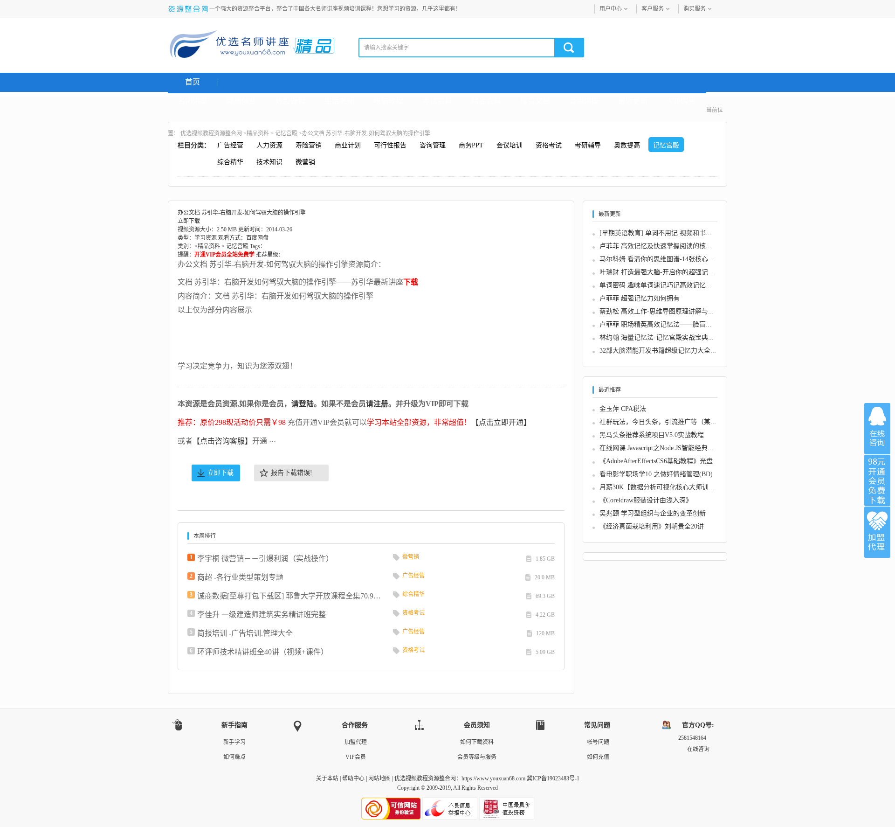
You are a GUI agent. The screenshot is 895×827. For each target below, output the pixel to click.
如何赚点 (234, 757)
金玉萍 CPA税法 (622, 408)
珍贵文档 (535, 101)
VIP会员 (355, 757)
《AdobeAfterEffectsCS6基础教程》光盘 (656, 461)
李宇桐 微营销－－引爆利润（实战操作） (265, 559)
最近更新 (633, 101)
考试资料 (437, 101)
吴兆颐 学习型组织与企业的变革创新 (652, 513)
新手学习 (234, 742)
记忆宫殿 (286, 133)
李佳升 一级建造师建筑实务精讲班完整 (261, 615)
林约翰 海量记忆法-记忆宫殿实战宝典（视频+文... (671, 337)
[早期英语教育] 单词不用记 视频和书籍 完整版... (669, 232)
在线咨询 (877, 428)
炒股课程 (290, 101)
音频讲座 (584, 101)
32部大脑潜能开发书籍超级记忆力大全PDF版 (664, 350)
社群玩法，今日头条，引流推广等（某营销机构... (670, 421)
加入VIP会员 (877, 480)
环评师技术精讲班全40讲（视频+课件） (262, 652)
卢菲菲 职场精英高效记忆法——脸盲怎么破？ (665, 324)
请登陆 (302, 404)
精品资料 (486, 101)
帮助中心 (353, 778)
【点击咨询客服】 (222, 441)
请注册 (377, 404)
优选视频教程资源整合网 (211, 133)
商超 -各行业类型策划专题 (240, 577)
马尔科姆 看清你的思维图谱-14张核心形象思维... (669, 259)
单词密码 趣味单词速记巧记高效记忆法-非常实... (669, 285)
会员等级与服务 (476, 757)
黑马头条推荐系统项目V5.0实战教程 (651, 434)
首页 (192, 82)
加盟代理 (355, 742)
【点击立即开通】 (501, 422)
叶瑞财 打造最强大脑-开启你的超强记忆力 (660, 272)
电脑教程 (388, 101)
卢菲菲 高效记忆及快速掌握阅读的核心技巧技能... (671, 246)
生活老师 (339, 101)
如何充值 (598, 757)
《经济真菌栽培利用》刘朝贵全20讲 (651, 526)
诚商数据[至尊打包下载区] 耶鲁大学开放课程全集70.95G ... (290, 596)
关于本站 (327, 778)
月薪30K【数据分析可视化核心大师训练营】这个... (673, 487)
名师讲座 (192, 101)
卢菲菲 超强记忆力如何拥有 (639, 298)
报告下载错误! (291, 472)
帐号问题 (598, 742)
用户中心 (610, 9)
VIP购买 (681, 101)
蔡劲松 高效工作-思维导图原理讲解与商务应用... (669, 311)
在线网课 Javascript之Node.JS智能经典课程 (660, 448)
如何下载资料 (477, 742)
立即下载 (220, 472)
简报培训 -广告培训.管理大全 (245, 633)
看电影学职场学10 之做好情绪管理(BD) (656, 474)
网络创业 (241, 101)
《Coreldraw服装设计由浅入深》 (645, 500)
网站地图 (379, 778)
